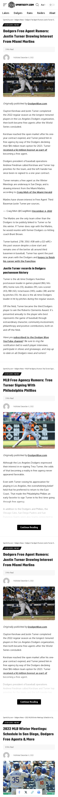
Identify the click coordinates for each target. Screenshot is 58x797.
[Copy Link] (32, 792)
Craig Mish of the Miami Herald (34, 192)
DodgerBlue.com (37, 103)
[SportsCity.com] (21, 5)
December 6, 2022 (42, 211)
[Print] (39, 792)
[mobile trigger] (5, 5)
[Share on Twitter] (26, 792)
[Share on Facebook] (19, 792)
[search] (37, 4)
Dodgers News (12, 25)
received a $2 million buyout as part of (25, 149)
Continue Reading (29, 527)
